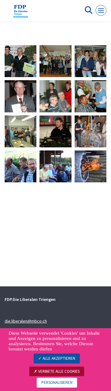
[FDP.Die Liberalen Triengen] (20, 13)
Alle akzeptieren (58, 358)
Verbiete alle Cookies (58, 371)
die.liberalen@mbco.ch (26, 321)
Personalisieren (56, 382)
